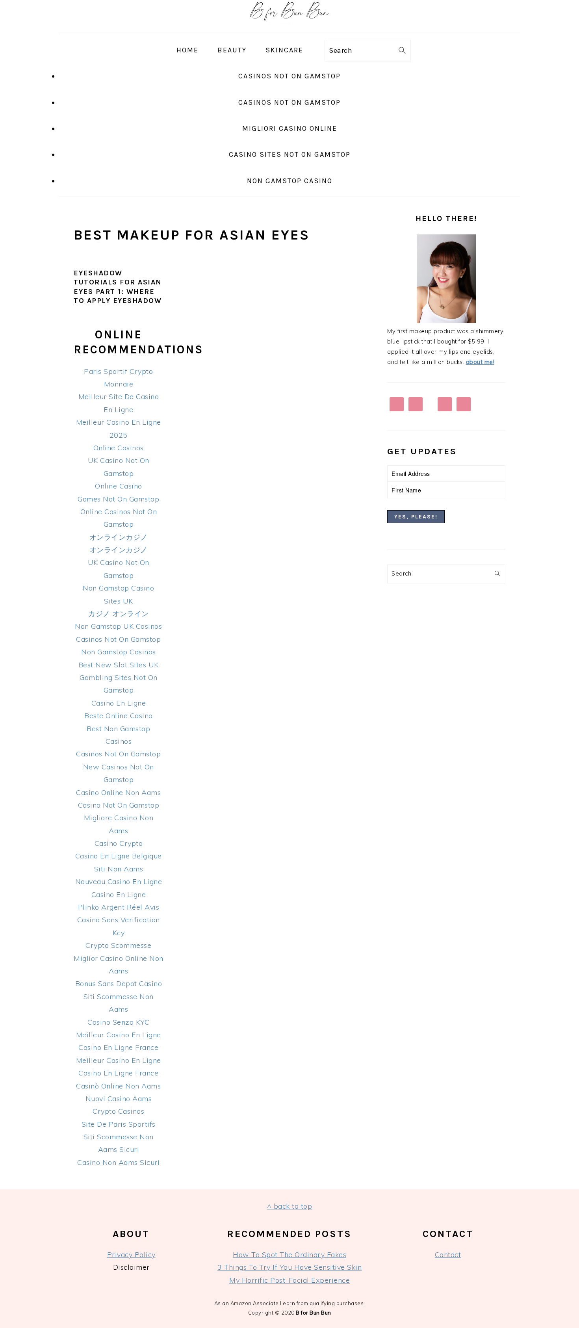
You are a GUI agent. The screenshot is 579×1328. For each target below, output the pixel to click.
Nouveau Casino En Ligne (118, 881)
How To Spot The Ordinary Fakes (289, 1254)
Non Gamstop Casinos (118, 651)
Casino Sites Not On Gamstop (290, 154)
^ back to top (289, 1206)
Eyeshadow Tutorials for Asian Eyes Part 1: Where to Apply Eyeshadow (118, 287)
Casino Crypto (119, 843)
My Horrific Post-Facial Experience (289, 1280)
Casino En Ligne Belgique (118, 855)
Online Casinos (118, 447)
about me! (480, 362)
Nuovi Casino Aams (118, 1098)
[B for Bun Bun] (289, 27)
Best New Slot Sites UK (118, 664)
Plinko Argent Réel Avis (119, 907)
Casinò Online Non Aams (118, 1085)
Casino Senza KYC (118, 1022)
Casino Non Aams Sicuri (118, 1162)
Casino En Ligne (118, 703)
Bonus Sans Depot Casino (118, 983)
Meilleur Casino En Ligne (118, 1034)
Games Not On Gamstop (118, 498)
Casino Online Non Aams (118, 792)
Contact (448, 1254)
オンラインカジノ (118, 537)
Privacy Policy (131, 1254)
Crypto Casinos (118, 1111)
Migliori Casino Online (289, 128)
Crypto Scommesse (118, 945)
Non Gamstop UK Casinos (118, 626)
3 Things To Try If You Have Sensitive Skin (289, 1267)
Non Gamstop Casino (289, 180)
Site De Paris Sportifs (119, 1124)
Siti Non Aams (118, 868)
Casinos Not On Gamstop (289, 76)
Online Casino (118, 485)
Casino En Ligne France (118, 1047)
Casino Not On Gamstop (119, 805)
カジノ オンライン (118, 613)
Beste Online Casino (118, 715)
